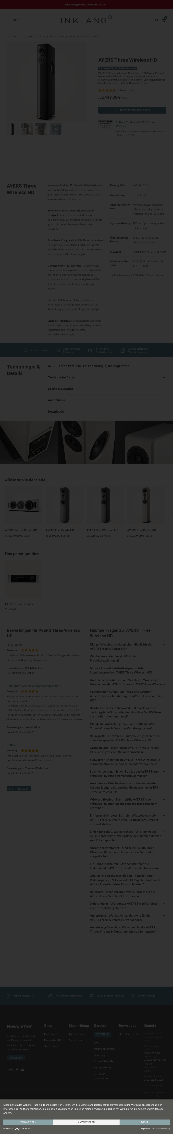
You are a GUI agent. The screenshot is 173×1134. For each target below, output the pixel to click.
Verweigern (28, 1122)
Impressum (145, 1129)
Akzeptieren (86, 1122)
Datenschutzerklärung (161, 1129)
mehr (144, 1122)
